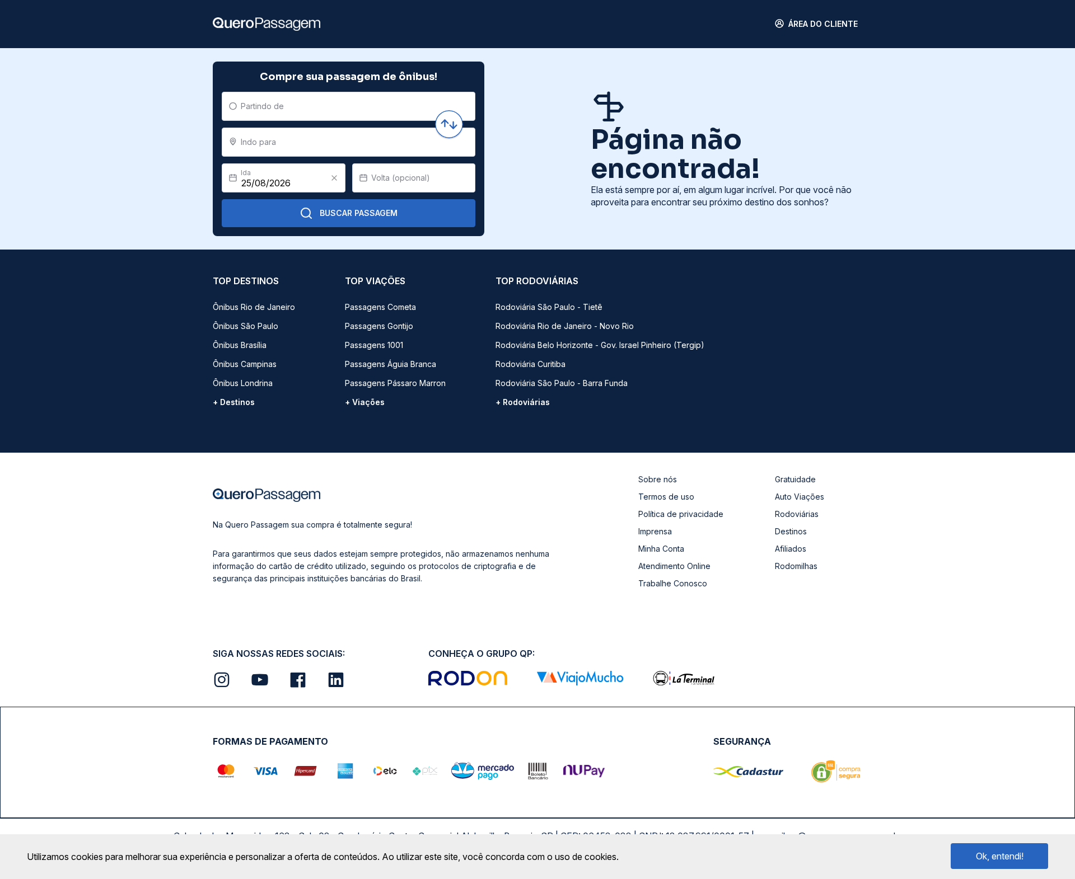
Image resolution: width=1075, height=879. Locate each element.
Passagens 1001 (374, 345)
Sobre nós (657, 479)
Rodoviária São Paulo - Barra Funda (562, 383)
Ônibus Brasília (240, 345)
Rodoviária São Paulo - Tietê (549, 307)
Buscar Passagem (359, 213)
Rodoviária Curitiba (530, 364)
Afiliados (790, 548)
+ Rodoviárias (523, 402)
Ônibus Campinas (245, 364)
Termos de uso (666, 496)
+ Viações (365, 402)
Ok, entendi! (999, 856)
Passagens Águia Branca (390, 364)
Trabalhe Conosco (672, 583)
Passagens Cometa (380, 307)
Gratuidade (795, 479)
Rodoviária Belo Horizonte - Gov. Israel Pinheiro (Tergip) (600, 345)
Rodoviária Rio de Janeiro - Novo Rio (565, 326)
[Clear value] (334, 178)
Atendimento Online (674, 566)
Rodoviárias (797, 514)
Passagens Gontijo (379, 326)
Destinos (791, 531)
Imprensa (655, 531)
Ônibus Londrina (243, 383)
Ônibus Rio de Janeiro (254, 307)
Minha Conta (661, 548)
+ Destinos (234, 402)
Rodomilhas (796, 566)
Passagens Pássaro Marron (395, 383)
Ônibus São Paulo (245, 326)
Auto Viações (799, 496)
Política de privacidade (680, 514)
